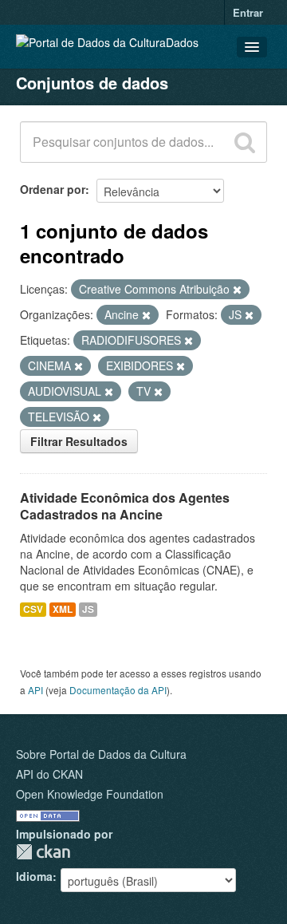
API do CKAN (49, 774)
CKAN (43, 851)
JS (88, 609)
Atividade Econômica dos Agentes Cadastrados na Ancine (125, 505)
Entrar (248, 12)
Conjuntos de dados (92, 82)
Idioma (34, 876)
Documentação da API (118, 690)
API (35, 690)
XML (63, 609)
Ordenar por (52, 189)
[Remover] (237, 289)
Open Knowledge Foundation (89, 794)
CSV (33, 609)
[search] (244, 142)
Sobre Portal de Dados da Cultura (101, 754)
